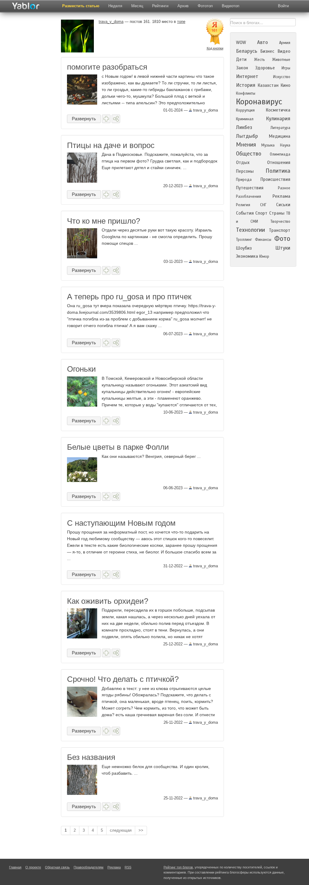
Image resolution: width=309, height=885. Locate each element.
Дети (241, 59)
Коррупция (245, 110)
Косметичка (278, 110)
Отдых (243, 162)
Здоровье (265, 68)
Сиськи (283, 204)
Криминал (244, 119)
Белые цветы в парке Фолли (118, 447)
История (245, 85)
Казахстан (268, 85)
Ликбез (244, 127)
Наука (285, 145)
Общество (248, 153)
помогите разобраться (107, 66)
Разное (284, 188)
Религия (243, 205)
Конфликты (245, 93)
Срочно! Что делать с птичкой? (123, 679)
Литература (280, 127)
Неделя (115, 6)
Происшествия (275, 179)
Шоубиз (244, 248)
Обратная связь (57, 867)
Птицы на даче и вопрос (110, 145)
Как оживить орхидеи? (107, 601)
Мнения (246, 144)
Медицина (279, 136)
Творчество (280, 221)
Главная (15, 867)
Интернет (247, 76)
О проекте (33, 867)
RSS (128, 867)
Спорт (261, 213)
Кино (285, 85)
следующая (121, 830)
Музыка (268, 145)
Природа (244, 179)
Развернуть (84, 118)
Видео (284, 51)
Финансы (263, 239)
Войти (283, 6)
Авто (262, 42)
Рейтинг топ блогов (178, 867)
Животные (281, 59)
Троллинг (244, 239)
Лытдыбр (247, 136)
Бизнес (267, 51)
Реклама (281, 196)
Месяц (137, 6)
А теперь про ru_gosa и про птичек (129, 296)
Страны (277, 213)
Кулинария (278, 118)
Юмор (264, 256)
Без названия (91, 757)
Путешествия (249, 188)
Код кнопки (215, 48)
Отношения (278, 162)
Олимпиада (280, 154)
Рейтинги (160, 6)
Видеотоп (230, 6)
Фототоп (205, 6)
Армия (284, 42)
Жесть (259, 59)
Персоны (245, 171)
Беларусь (246, 51)
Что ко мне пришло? (103, 220)
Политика (278, 170)
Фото (282, 238)
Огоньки (81, 368)
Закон (242, 68)
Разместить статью (80, 6)
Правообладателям (89, 867)
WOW (241, 42)
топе (181, 21)
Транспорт (279, 230)
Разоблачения (248, 196)
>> (141, 830)
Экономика (247, 256)
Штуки (282, 248)
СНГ (263, 205)
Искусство (281, 76)
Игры (286, 68)
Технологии (250, 229)
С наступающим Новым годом (121, 523)
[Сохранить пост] (106, 119)
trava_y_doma (205, 110)
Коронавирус (259, 101)
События (245, 213)
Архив (183, 6)
